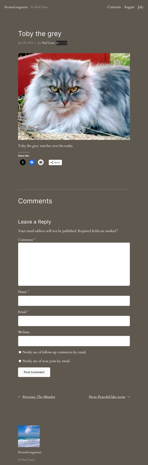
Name (23, 292)
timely (63, 43)
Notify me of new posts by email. (46, 361)
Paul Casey (48, 43)
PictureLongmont (16, 7)
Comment (26, 239)
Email (23, 312)
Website (24, 332)
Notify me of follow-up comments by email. (54, 352)
